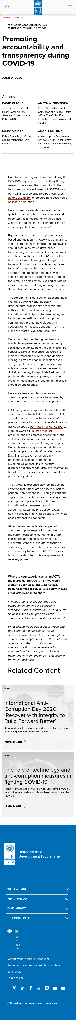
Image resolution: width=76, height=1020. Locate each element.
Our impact (16, 908)
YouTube (55, 988)
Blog (17, 17)
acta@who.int (25, 593)
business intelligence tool (46, 426)
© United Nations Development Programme (32, 1003)
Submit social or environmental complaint (34, 965)
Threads (39, 988)
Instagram (47, 988)
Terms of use (15, 978)
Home (6, 17)
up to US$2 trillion (19, 198)
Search (7, 7)
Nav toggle (70, 7)
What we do (17, 899)
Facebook (30, 988)
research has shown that (23, 185)
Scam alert (14, 971)
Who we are (17, 889)
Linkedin (22, 988)
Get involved (18, 918)
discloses (14, 468)
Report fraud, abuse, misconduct (28, 959)
